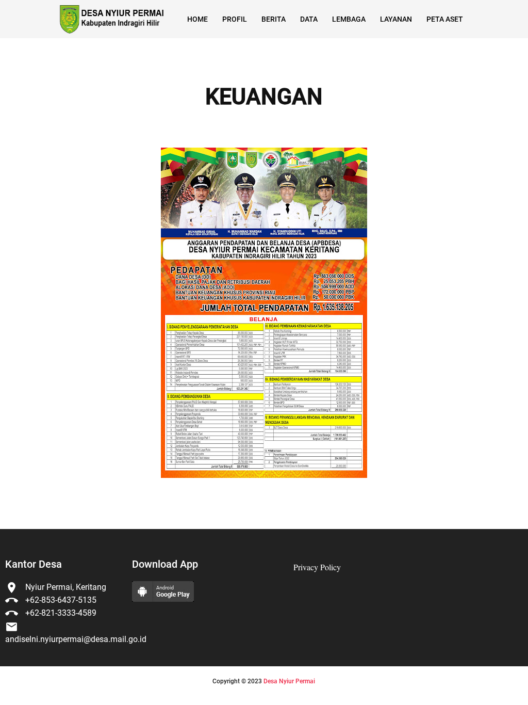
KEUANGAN (264, 97)
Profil (234, 19)
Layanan (396, 19)
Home (197, 19)
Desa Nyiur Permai (289, 681)
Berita (273, 19)
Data (309, 19)
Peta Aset (444, 19)
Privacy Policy (317, 567)
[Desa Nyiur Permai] (111, 19)
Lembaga (349, 19)
